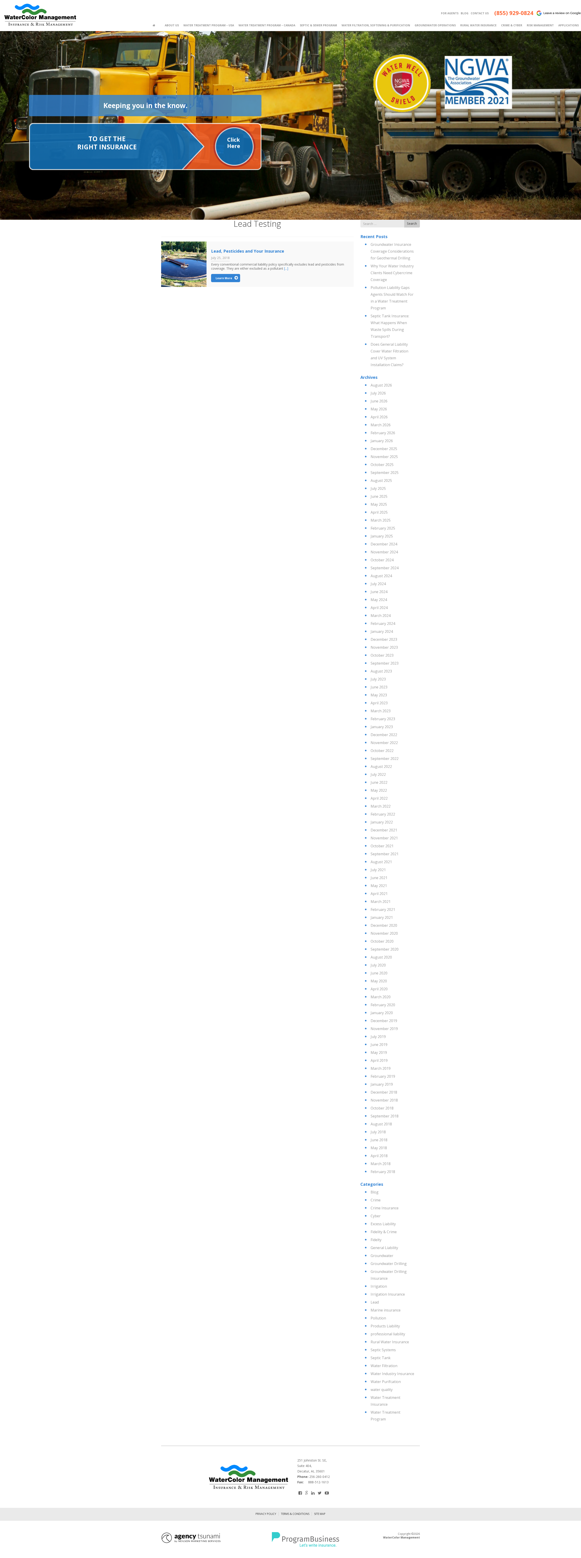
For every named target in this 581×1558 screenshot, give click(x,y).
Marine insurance (386, 1310)
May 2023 (379, 695)
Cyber (376, 1215)
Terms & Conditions (295, 1514)
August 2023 (381, 671)
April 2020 (379, 988)
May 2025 (379, 504)
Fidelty (376, 1239)
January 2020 (382, 1012)
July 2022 (378, 774)
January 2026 (382, 440)
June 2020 (379, 973)
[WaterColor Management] (39, 15)
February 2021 (383, 909)
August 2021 (381, 861)
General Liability (384, 1247)
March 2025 (381, 520)
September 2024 (385, 567)
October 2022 (382, 750)
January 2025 (382, 536)
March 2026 (381, 424)
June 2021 (379, 877)
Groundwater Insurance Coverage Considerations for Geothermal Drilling (392, 251)
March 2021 (381, 901)
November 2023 (384, 647)
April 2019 (379, 1060)
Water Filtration (384, 1365)
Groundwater (382, 1255)
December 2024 (384, 544)
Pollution (378, 1318)
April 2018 (379, 1155)
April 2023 (379, 702)
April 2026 (379, 416)
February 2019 (383, 1076)
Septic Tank (381, 1357)
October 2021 (382, 845)
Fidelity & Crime (384, 1231)
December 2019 (384, 1020)
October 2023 (382, 655)
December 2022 (384, 734)
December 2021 (384, 830)
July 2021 (378, 869)
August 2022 (381, 766)
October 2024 (382, 559)
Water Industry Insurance (392, 1373)
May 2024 (379, 599)
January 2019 (382, 1084)
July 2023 (378, 679)
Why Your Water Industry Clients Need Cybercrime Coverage (392, 273)
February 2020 (383, 1004)
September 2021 (385, 853)
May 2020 (379, 981)
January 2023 (382, 726)
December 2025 (384, 448)
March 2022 (381, 806)
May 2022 (379, 790)
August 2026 (381, 385)
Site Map (319, 1514)
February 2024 (383, 623)
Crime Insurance (385, 1207)
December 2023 (384, 639)
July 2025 (378, 488)
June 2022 (379, 782)
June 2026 (379, 401)
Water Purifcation (386, 1381)
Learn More (224, 278)
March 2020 (381, 996)
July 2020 (378, 965)
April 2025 (379, 512)
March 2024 (381, 615)
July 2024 (378, 583)
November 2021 (384, 838)
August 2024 (381, 575)
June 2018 (379, 1139)
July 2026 (378, 393)
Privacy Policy (266, 1514)
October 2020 (382, 941)
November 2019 (384, 1028)
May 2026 (379, 409)
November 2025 (384, 456)
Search (412, 223)
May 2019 (379, 1052)
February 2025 (383, 528)
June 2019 (379, 1044)
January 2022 (382, 822)
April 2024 (379, 607)
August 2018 (381, 1124)
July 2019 (378, 1036)
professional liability (388, 1333)
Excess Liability (383, 1223)
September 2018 (385, 1116)
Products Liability (385, 1326)
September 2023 (385, 663)
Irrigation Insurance (388, 1294)
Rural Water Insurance (390, 1341)
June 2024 (379, 591)
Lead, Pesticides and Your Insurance (247, 251)
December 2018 (384, 1092)
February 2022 (383, 814)
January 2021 (382, 917)
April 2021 (379, 893)
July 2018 (378, 1131)
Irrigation (379, 1286)
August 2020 (381, 957)
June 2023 (379, 687)
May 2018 (379, 1147)
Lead (375, 1302)
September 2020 (385, 949)
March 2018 (381, 1163)
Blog (375, 1192)
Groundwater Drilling (389, 1263)
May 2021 (379, 885)
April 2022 (379, 798)
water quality (382, 1389)
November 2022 (384, 742)
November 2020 (384, 933)
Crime (376, 1200)
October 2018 (382, 1108)
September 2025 (385, 472)
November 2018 (384, 1100)
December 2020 (384, 925)
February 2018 (383, 1171)
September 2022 (385, 758)
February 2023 (383, 718)
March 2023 (381, 710)
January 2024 (382, 631)
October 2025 (382, 464)
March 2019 (381, 1068)
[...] (286, 268)
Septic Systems (383, 1349)
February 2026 (383, 432)
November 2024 (384, 552)
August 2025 (381, 480)
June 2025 (379, 496)
